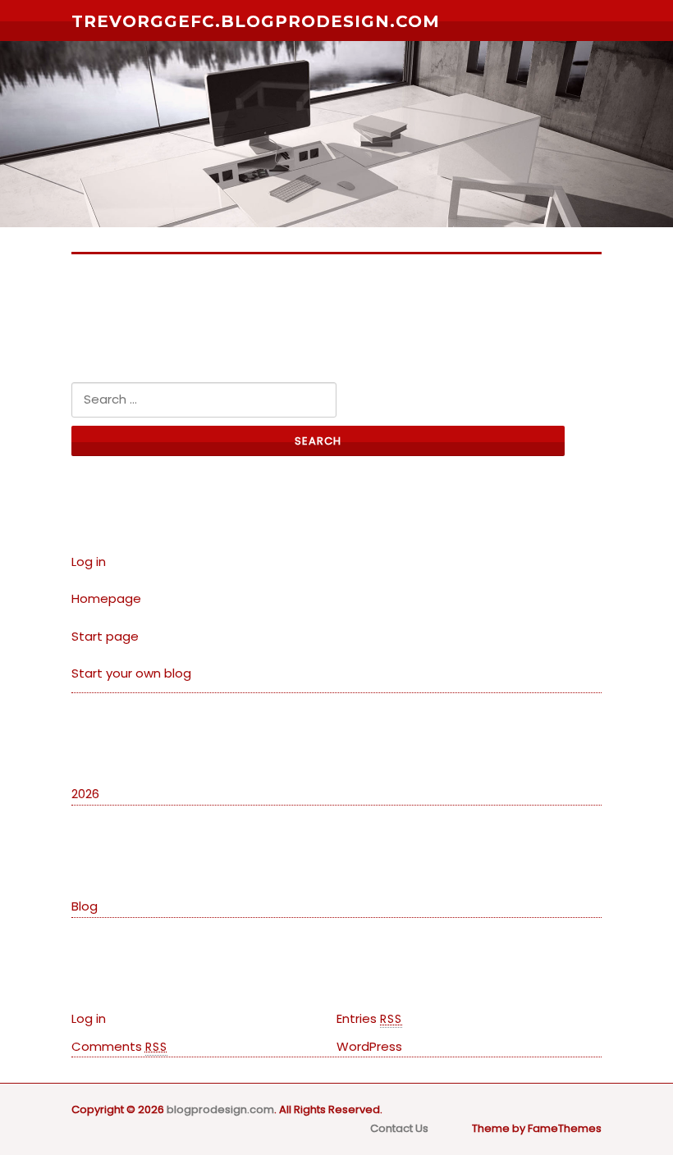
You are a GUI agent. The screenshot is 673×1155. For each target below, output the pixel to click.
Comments (119, 1046)
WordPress (369, 1046)
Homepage (106, 598)
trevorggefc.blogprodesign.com (255, 21)
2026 (85, 793)
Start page (105, 636)
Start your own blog (131, 673)
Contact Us (399, 1128)
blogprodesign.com (220, 1109)
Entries (369, 1018)
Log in (88, 561)
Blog (84, 906)
